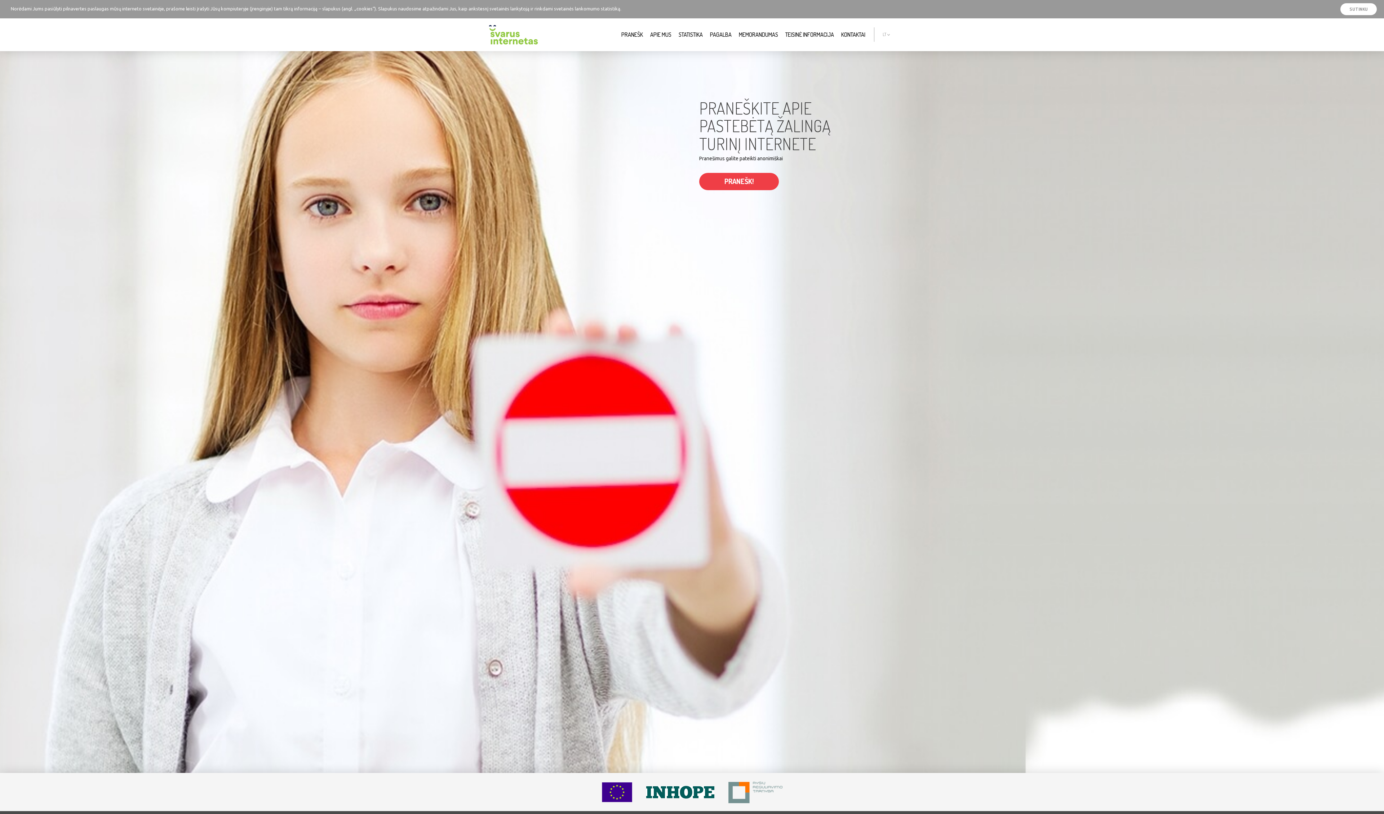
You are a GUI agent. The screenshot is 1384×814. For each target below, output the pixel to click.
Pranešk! (739, 181)
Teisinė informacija (809, 34)
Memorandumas (758, 34)
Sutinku (1358, 9)
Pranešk (632, 34)
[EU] (617, 792)
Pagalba (721, 34)
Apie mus (660, 34)
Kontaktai (853, 34)
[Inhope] (680, 792)
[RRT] (755, 792)
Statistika (691, 34)
